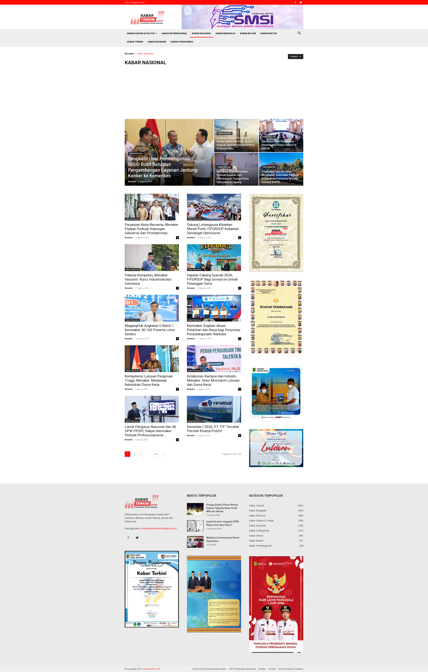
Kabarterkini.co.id (151, 668)
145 (156, 454)
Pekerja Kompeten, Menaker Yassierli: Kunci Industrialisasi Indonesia (148, 279)
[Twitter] (300, 2)
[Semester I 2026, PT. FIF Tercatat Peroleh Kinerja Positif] (214, 409)
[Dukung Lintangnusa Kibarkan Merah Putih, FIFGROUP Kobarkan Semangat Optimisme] (214, 207)
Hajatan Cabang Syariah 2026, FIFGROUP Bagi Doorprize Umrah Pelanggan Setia (212, 279)
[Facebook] (295, 2)
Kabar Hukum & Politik (140, 33)
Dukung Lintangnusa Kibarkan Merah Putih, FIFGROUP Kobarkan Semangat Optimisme (213, 229)
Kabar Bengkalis (225, 33)
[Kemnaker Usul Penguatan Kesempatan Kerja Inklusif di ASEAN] (281, 135)
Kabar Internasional (174, 33)
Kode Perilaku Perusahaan (291, 668)
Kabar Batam (248, 33)
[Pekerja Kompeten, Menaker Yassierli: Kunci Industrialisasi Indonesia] (152, 257)
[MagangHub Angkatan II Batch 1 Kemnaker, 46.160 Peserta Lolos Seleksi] (152, 308)
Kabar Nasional (201, 33)
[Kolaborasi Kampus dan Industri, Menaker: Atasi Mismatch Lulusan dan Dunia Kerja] (214, 358)
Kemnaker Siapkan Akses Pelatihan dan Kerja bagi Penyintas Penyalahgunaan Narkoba (213, 330)
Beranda (129, 53)
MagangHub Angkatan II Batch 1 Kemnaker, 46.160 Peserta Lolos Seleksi (150, 330)
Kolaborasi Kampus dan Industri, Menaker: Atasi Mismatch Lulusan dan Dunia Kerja (213, 380)
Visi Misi (272, 668)
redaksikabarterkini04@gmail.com (159, 528)
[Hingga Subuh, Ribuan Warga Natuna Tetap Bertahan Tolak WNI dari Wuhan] (195, 509)
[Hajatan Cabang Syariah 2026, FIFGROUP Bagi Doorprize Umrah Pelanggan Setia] (214, 257)
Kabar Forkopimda (182, 41)
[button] (299, 33)
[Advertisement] (214, 93)
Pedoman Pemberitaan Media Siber (209, 668)
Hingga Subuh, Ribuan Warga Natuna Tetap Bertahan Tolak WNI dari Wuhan (222, 508)
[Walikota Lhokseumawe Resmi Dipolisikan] (195, 542)
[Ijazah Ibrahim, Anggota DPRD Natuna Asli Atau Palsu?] (195, 526)
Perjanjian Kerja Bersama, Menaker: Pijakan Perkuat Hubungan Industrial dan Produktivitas (152, 229)
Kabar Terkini (135, 41)
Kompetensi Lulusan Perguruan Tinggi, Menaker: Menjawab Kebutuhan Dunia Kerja (149, 380)
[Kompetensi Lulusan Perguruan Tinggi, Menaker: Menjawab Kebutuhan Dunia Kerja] (152, 358)
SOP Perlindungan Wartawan (242, 668)
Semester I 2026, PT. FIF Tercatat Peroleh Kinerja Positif (213, 429)
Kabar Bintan (268, 33)
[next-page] (164, 454)
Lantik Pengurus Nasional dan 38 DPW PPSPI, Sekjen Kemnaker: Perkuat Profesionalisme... (150, 431)
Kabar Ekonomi (157, 41)
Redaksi (132, 181)
